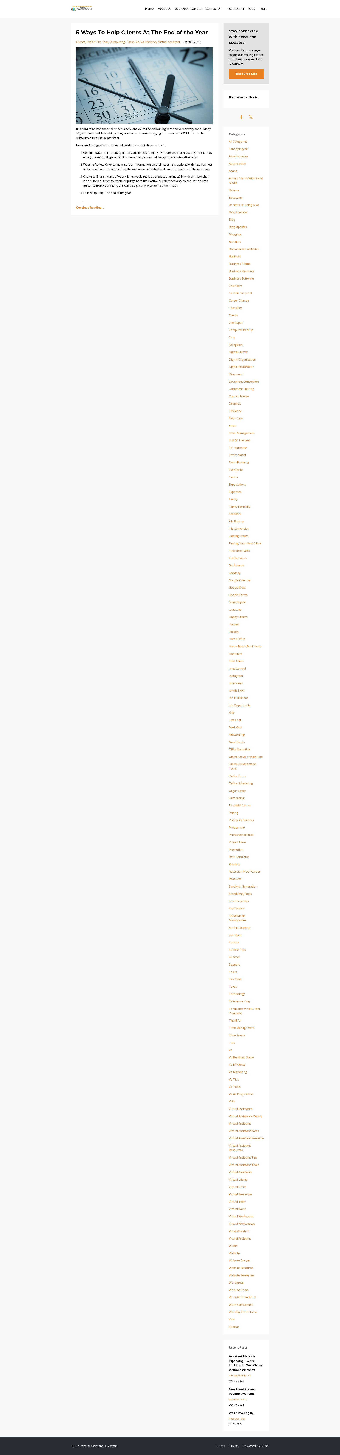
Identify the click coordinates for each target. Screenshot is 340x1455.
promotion (236, 850)
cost (232, 337)
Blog (252, 8)
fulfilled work (238, 558)
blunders (235, 242)
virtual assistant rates (244, 1131)
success (234, 942)
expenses (235, 492)
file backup (236, 521)
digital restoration (241, 367)
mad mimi (235, 727)
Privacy (234, 1446)
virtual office (237, 1187)
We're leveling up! (241, 1413)
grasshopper (237, 602)
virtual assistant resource (246, 1138)
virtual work (237, 1209)
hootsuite (235, 654)
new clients (237, 742)
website (234, 1253)
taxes (233, 987)
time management (241, 1028)
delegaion (236, 345)
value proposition (241, 1094)
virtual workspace (241, 1216)
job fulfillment (238, 698)
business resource (241, 271)
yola (232, 1319)
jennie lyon (237, 690)
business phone (239, 264)
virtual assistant (169, 42)
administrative (238, 156)
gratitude (235, 610)
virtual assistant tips (243, 1157)
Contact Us (213, 8)
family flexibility (239, 507)
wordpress (236, 1282)
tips (232, 1043)
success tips (237, 950)
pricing (233, 813)
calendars (235, 286)
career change (239, 300)
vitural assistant (240, 1238)
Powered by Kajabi (256, 1446)
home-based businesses (245, 646)
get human (236, 565)
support (234, 964)
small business (239, 901)
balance (234, 190)
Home (149, 8)
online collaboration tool (246, 757)
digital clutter (238, 352)
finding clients (238, 536)
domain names (239, 396)
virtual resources (240, 1194)
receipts (234, 864)
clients (80, 42)
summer (234, 957)
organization (237, 791)
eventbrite (236, 470)
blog (232, 219)
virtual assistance (241, 1109)
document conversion (244, 382)
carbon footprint (240, 293)
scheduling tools (240, 894)
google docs (237, 587)
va (137, 42)
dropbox (235, 403)
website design (239, 1260)
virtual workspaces (242, 1224)
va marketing (238, 1072)
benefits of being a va (244, 205)
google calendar (240, 580)
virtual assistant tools (244, 1165)
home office (237, 639)
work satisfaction (241, 1305)
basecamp (236, 198)
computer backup (241, 330)
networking (237, 735)
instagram (236, 676)
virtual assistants (240, 1172)
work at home (238, 1290)
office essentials (240, 749)
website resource (241, 1268)
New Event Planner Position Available (242, 1391)
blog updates (238, 227)
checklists (235, 308)
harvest (234, 624)
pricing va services (241, 820)
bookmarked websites (244, 249)
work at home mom (242, 1297)
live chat (235, 720)
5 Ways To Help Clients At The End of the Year (142, 32)
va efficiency (149, 42)
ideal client (236, 661)
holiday (234, 632)
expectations (237, 484)
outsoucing (117, 42)
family (233, 499)
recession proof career (244, 872)
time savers (237, 1035)
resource (235, 879)
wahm (233, 1246)
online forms (238, 776)
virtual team (237, 1202)
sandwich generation (243, 886)
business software (241, 278)
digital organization (242, 359)
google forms (238, 595)
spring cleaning (239, 928)
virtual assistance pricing (245, 1116)
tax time (235, 979)
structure (235, 935)
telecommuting (239, 1001)
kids (231, 712)
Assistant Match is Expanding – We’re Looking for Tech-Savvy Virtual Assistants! (245, 1363)
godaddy (234, 573)
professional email (241, 835)
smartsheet (236, 908)
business (235, 256)
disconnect (236, 374)
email (232, 426)
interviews (236, 683)
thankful (235, 1020)
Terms (220, 1446)
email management (242, 433)
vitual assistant (239, 1231)
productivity (237, 827)
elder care (236, 418)
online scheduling (241, 783)
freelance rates (239, 551)
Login (263, 8)
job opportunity (240, 705)
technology (237, 994)
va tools (235, 1087)
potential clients (240, 805)
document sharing (241, 389)
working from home (243, 1312)
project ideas (237, 842)
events (233, 477)
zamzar (234, 1327)
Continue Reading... (90, 207)
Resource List (234, 8)
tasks (130, 42)
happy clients (238, 617)
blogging (235, 234)
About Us (164, 8)
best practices (238, 212)
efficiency (235, 411)
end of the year (97, 42)
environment (237, 455)
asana (233, 171)
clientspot (236, 323)
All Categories (238, 141)
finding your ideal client (245, 543)
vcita (232, 1101)
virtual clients (238, 1180)
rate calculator (239, 857)
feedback (235, 514)
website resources (241, 1275)
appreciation (237, 164)
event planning (239, 462)
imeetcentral (237, 668)
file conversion (239, 529)
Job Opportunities (188, 8)
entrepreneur (238, 448)
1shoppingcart (238, 149)
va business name (241, 1057)
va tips (234, 1079)
